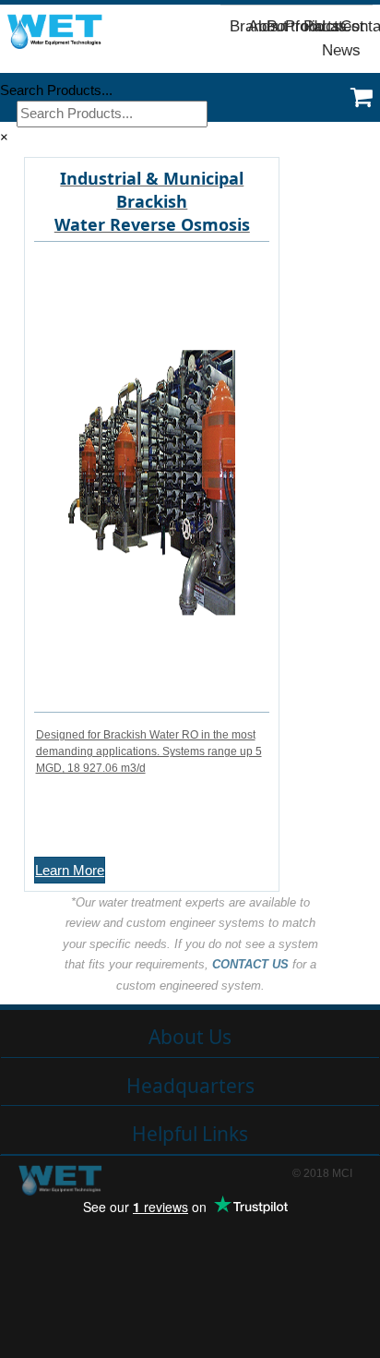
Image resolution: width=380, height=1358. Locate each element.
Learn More (69, 870)
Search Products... (56, 90)
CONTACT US (250, 964)
